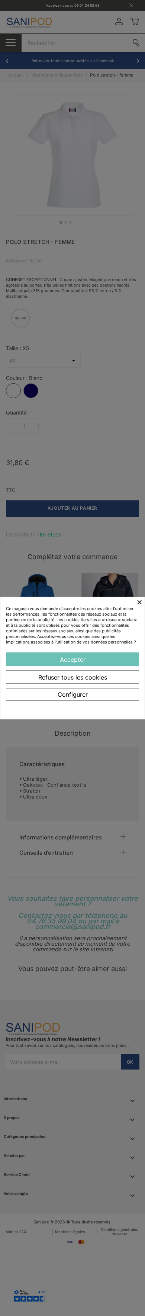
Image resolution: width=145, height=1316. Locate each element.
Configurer (73, 694)
